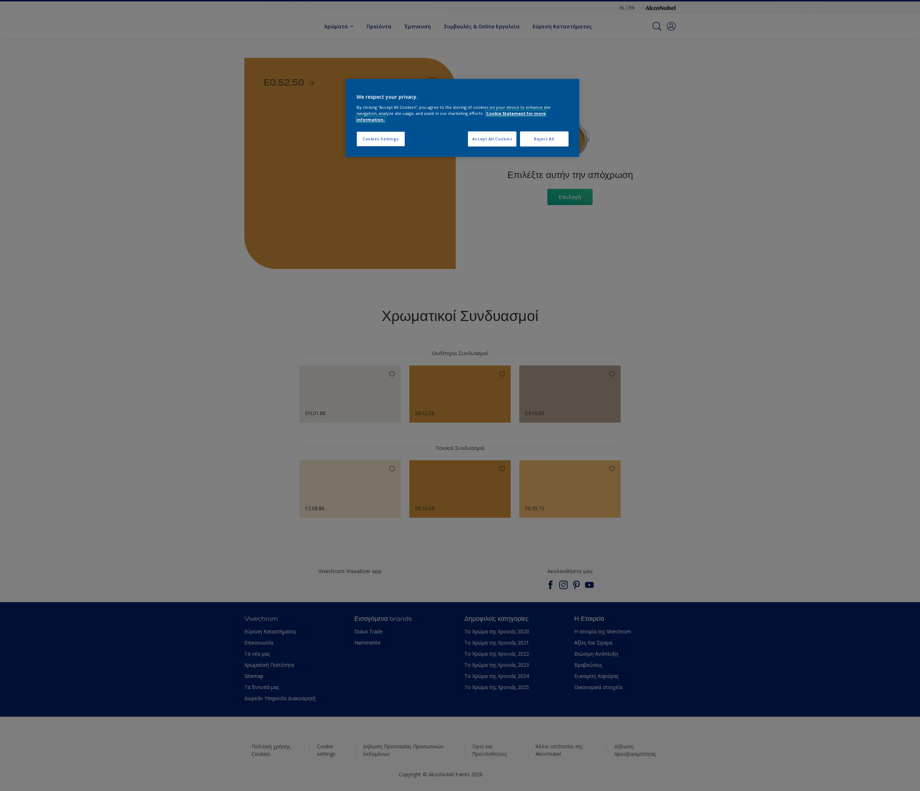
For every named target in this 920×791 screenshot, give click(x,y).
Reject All (544, 138)
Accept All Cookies (492, 138)
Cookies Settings (381, 138)
